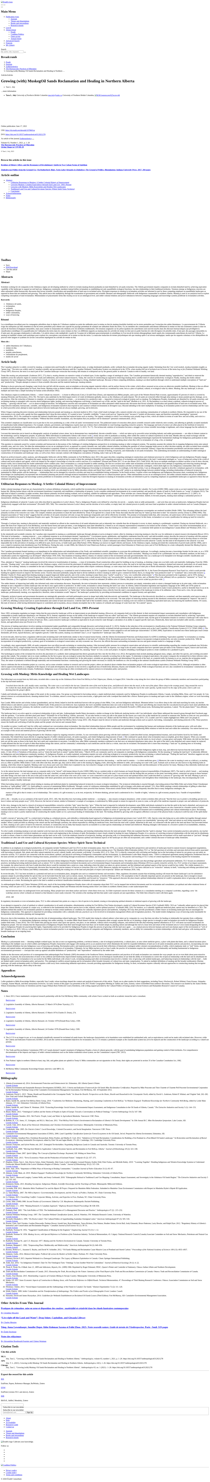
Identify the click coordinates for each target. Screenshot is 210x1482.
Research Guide (12, 1425)
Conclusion (15, 191)
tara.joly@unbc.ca (55, 95)
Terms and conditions (14, 1475)
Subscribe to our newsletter (13, 1410)
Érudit (13, 32)
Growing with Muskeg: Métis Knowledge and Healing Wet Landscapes (38, 187)
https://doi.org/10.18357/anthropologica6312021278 (25, 134)
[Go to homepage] (7, 2)
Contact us (10, 1427)
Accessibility (11, 1422)
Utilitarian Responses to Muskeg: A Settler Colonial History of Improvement (40, 182)
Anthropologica (12, 67)
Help (8, 1420)
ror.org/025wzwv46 (112, 95)
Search (3, 49)
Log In (8, 28)
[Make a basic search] (2, 4)
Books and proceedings (20, 23)
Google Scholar (12, 1085)
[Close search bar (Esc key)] (4, 4)
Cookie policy (11, 1473)
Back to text (10, 1000)
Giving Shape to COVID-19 (12, 147)
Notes (8, 196)
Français (9, 43)
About (13, 30)
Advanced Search (12, 41)
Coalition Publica (17, 34)
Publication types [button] (12, 17)
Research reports (17, 25)
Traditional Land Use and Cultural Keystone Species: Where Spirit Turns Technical (42, 189)
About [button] (8, 30)
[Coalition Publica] (8, 1465)
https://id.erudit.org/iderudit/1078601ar (20, 130)
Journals (14, 19)
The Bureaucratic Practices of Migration (21, 69)
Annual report (16, 39)
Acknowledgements (13, 193)
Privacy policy (11, 1470)
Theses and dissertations (20, 21)
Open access (15, 36)
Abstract (9, 180)
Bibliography (11, 198)
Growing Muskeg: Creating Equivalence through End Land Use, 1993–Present (41, 185)
